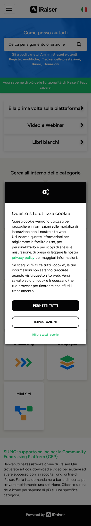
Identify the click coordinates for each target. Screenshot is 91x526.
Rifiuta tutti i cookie (45, 334)
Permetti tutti (45, 305)
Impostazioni (45, 322)
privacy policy (23, 257)
